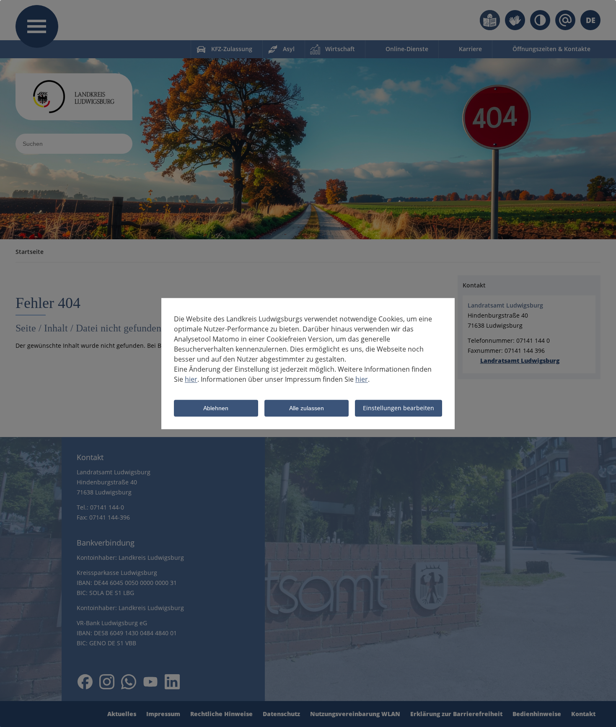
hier (191, 379)
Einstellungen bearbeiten (398, 408)
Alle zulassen (306, 408)
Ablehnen (215, 408)
